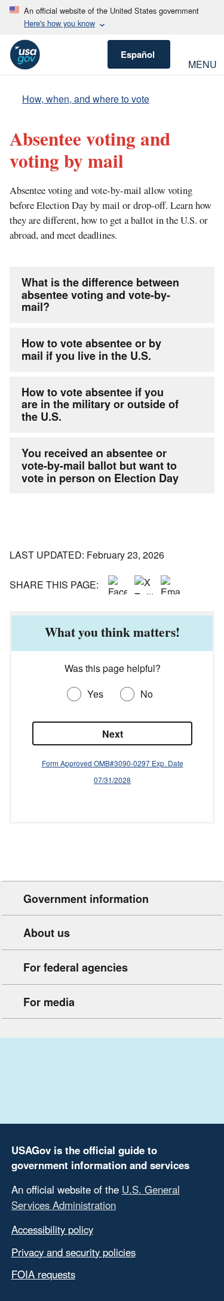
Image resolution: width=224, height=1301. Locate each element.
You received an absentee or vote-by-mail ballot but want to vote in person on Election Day (100, 465)
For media (49, 1002)
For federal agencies (75, 967)
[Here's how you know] (112, 17)
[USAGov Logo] (25, 54)
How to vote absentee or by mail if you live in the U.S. (91, 349)
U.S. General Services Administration (95, 1196)
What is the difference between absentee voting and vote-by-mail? (100, 295)
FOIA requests (43, 1274)
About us (46, 933)
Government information (86, 899)
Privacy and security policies (73, 1252)
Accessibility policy (52, 1229)
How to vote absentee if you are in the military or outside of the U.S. (100, 404)
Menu (201, 63)
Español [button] (138, 54)
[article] (112, 718)
